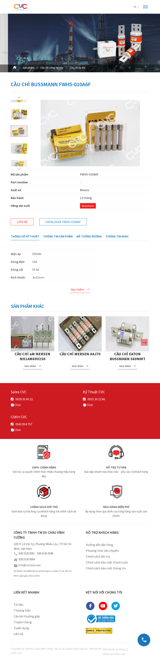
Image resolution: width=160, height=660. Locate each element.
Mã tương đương (89, 236)
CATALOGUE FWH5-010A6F (63, 222)
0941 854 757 (23, 424)
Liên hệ (22, 222)
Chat (17, 405)
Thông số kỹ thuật (25, 236)
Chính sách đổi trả (98, 556)
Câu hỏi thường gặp (27, 616)
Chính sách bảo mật (114, 654)
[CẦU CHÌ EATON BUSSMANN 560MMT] (127, 333)
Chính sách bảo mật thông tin (106, 568)
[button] (19, 97)
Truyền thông (23, 622)
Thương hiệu (22, 610)
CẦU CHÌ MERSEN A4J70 (80, 353)
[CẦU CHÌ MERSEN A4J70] (80, 333)
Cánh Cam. (17, 653)
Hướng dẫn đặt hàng (99, 545)
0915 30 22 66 (96, 399)
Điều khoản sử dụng (113, 649)
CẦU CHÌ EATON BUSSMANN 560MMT (127, 356)
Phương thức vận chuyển (102, 551)
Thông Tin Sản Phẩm (58, 236)
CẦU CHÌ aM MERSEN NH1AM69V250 (32, 356)
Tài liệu (18, 604)
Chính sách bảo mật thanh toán (107, 562)
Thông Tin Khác (117, 236)
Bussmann (88, 206)
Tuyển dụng (21, 628)
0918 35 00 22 (24, 399)
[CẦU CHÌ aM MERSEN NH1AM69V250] (32, 333)
